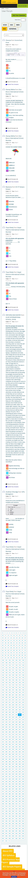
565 (13, 823)
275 (3, 722)
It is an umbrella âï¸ (14, 161)
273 (20, 719)
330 (23, 739)
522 (9, 808)
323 (23, 737)
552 (16, 818)
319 (9, 737)
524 (16, 808)
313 (13, 734)
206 (6, 697)
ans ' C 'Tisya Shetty (15, 250)
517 (16, 806)
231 (20, 704)
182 (20, 687)
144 (9, 675)
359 (3, 751)
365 (23, 751)
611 (3, 841)
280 (20, 722)
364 (20, 751)
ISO (11, 25)
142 (3, 675)
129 (6, 670)
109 (9, 662)
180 (13, 687)
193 (9, 692)
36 (25, 640)
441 (20, 779)
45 (25, 643)
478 (3, 794)
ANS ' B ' (15, 293)
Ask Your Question (19, 15)
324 (3, 739)
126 (20, 667)
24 (16, 638)
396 (9, 764)
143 (6, 675)
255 (6, 714)
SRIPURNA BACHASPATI (13, 315)
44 (22, 643)
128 (3, 670)
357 (20, 749)
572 (13, 826)
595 (20, 833)
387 (3, 761)
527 (3, 811)
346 (6, 746)
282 (3, 724)
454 (16, 784)
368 (9, 754)
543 (9, 816)
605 (6, 838)
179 (9, 687)
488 (13, 796)
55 (2, 647)
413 (20, 769)
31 (11, 640)
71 (22, 650)
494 (9, 798)
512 (23, 803)
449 (23, 781)
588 (20, 831)
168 (20, 682)
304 (6, 732)
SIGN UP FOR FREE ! (22, 6)
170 (3, 685)
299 (13, 729)
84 (8, 655)
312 (9, 734)
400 (23, 764)
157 (6, 680)
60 (16, 647)
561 (23, 821)
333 (9, 742)
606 (9, 838)
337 (23, 742)
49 (11, 645)
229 (13, 704)
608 (16, 838)
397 (13, 764)
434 (20, 776)
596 (23, 833)
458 (6, 786)
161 (20, 680)
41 (13, 643)
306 (13, 732)
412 (16, 769)
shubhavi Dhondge (12, 492)
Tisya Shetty (9, 227)
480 (9, 794)
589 (23, 831)
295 (23, 727)
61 (19, 647)
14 (13, 635)
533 (23, 811)
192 (6, 692)
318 (6, 737)
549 (6, 818)
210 (20, 697)
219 (3, 702)
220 (6, 702)
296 (3, 729)
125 (16, 667)
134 (23, 670)
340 (9, 744)
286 (16, 724)
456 (23, 784)
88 (19, 655)
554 (23, 818)
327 (13, 739)
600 (13, 836)
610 (23, 838)
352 (3, 749)
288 (23, 724)
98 (22, 657)
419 (16, 771)
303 (3, 732)
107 (3, 662)
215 (13, 699)
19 (2, 638)
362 (13, 751)
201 (13, 695)
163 (3, 682)
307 (16, 732)
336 (20, 742)
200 (9, 695)
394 (3, 764)
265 (16, 717)
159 (13, 680)
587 (16, 831)
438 (9, 779)
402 (6, 766)
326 (9, 739)
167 (16, 682)
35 (22, 640)
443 (3, 781)
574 (20, 826)
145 (13, 675)
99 (25, 657)
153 (16, 677)
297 (6, 729)
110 (13, 662)
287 (20, 724)
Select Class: (18, 19)
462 (20, 786)
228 (9, 704)
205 (3, 697)
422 (3, 774)
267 (23, 717)
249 (9, 712)
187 (13, 690)
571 (9, 826)
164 (6, 682)
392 (20, 761)
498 (23, 798)
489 (16, 796)
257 (13, 714)
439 (13, 779)
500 (6, 801)
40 (11, 643)
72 (25, 650)
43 (19, 643)
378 (20, 756)
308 (20, 732)
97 (19, 657)
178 (6, 687)
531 (16, 811)
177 (3, 687)
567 (20, 823)
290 (6, 727)
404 (13, 766)
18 (25, 635)
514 (6, 806)
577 (6, 828)
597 (3, 836)
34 (19, 640)
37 (2, 643)
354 (9, 749)
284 (9, 724)
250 (13, 712)
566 (16, 823)
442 (23, 779)
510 (16, 803)
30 (8, 640)
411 (13, 769)
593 (13, 833)
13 (11, 635)
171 (6, 685)
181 (16, 687)
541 (3, 816)
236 (13, 707)
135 (3, 672)
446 (13, 781)
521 (6, 808)
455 (20, 784)
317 (3, 737)
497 (20, 798)
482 (16, 794)
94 (11, 657)
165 (9, 682)
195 (16, 692)
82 (2, 655)
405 (16, 766)
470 (23, 789)
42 (16, 643)
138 (13, 672)
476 (20, 791)
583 (3, 831)
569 (3, 826)
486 (6, 796)
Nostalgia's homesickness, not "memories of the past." (15, 206)
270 (9, 719)
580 (16, 828)
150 (6, 677)
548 (3, 818)
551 (13, 818)
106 (23, 660)
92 (5, 657)
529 (9, 811)
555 (3, 821)
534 (3, 813)
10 (2, 635)
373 (3, 756)
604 (3, 838)
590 (3, 833)
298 (9, 729)
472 (6, 791)
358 (23, 749)
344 (23, 744)
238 (20, 707)
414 (23, 769)
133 (20, 670)
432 (13, 776)
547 (23, 816)
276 (6, 722)
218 (23, 699)
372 (23, 754)
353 (6, 749)
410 (9, 769)
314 (16, 734)
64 (2, 650)
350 (20, 746)
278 (13, 722)
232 (23, 704)
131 (13, 670)
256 (9, 714)
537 (13, 813)
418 (13, 771)
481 (13, 794)
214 (9, 699)
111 (16, 662)
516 (13, 806)
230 (16, 704)
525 (20, 808)
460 (13, 786)
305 (9, 732)
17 (22, 635)
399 (20, 764)
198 (3, 695)
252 (20, 712)
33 (16, 640)
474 (13, 791)
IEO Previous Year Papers (10, 861)
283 (6, 724)
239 (23, 707)
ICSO (5, 25)
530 (13, 811)
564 (9, 823)
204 (23, 695)
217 (20, 699)
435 (23, 776)
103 (13, 660)
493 (6, 798)
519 (23, 806)
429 (3, 776)
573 (16, 826)
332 (6, 742)
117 (13, 665)
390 (13, 761)
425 (13, 774)
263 (9, 717)
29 (5, 640)
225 (23, 702)
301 (20, 729)
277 (9, 722)
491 (23, 796)
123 (9, 667)
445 (9, 781)
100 (3, 660)
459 (9, 786)
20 (5, 638)
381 (6, 759)
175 (20, 685)
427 (20, 774)
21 (8, 638)
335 (16, 742)
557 (9, 821)
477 (23, 791)
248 (6, 712)
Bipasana (9, 187)
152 (13, 677)
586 (13, 831)
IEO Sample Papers (12, 866)
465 (6, 789)
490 (20, 796)
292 (13, 727)
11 (5, 635)
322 (20, 737)
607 (13, 838)
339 (6, 744)
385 (20, 759)
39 (8, 643)
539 (20, 813)
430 (6, 776)
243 (13, 709)
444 (6, 781)
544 (13, 816)
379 (23, 756)
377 (16, 756)
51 (16, 645)
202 (16, 695)
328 (16, 739)
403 (9, 766)
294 (20, 727)
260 (23, 714)
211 (23, 697)
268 (3, 719)
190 (23, 690)
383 (13, 759)
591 (6, 833)
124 (13, 667)
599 (9, 836)
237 (16, 707)
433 (16, 776)
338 (3, 744)
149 (3, 677)
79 (19, 652)
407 (23, 766)
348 (13, 746)
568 (23, 823)
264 (13, 717)
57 (8, 647)
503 (16, 801)
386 (23, 759)
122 (6, 667)
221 (9, 702)
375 (9, 756)
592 (9, 833)
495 (13, 798)
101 (6, 660)
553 (20, 818)
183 (23, 687)
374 (6, 756)
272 (16, 719)
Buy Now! (14, 876)
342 (16, 744)
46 (2, 645)
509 (13, 803)
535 (6, 813)
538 (16, 813)
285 (13, 724)
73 (2, 652)
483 (20, 794)
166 (13, 682)
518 (20, 806)
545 (16, 816)
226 (3, 704)
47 (5, 645)
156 (3, 680)
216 (16, 699)
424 (9, 774)
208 (13, 697)
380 (3, 759)
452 (9, 784)
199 (6, 695)
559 (16, 821)
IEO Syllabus (9, 855)
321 (16, 737)
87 (16, 655)
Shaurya (8, 40)
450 (3, 784)
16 (19, 635)
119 (20, 665)
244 (16, 709)
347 (9, 746)
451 (6, 784)
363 (16, 751)
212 (3, 699)
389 (9, 761)
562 (3, 823)
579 (13, 828)
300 (16, 729)
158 (9, 680)
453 (13, 784)
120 (23, 665)
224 (20, 702)
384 (16, 759)
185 (6, 690)
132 (16, 670)
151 (9, 677)
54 (25, 645)
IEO (4, 29)
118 (16, 665)
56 (5, 647)
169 (23, 682)
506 (3, 803)
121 (3, 667)
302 (23, 729)
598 (6, 836)
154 (20, 677)
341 (13, 744)
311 (6, 734)
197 (23, 692)
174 (16, 685)
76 (11, 652)
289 (3, 727)
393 (23, 761)
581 (20, 828)
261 (3, 717)
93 (8, 657)
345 (3, 746)
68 (13, 650)
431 (9, 776)
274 (23, 719)
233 (3, 707)
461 (16, 786)
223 (16, 702)
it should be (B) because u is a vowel (15, 63)
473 (9, 791)
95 (13, 657)
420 (20, 771)
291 (9, 727)
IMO (18, 25)
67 (11, 650)
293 (16, 727)
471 (3, 791)
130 (9, 670)
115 (6, 665)
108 (6, 662)
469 (20, 789)
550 (9, 818)
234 (6, 707)
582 (23, 828)
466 (9, 789)
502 (13, 801)
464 (3, 789)
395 (6, 764)
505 (23, 801)
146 (16, 675)
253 (23, 712)
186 (9, 690)
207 (9, 697)
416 (6, 771)
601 (16, 836)
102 (9, 660)
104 (16, 660)
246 (23, 709)
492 (3, 798)
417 (9, 771)
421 (23, 771)
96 (16, 657)
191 (3, 692)
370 (16, 754)
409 (6, 769)
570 (6, 826)
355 (13, 749)
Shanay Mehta (10, 89)
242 (9, 709)
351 (23, 746)
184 (3, 690)
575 (23, 826)
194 (13, 692)
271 (13, 719)
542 (6, 816)
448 (20, 781)
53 (22, 645)
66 (8, 650)
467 (13, 789)
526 (23, 808)
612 (6, 841)
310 (3, 734)
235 (9, 707)
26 (22, 638)
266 (20, 717)
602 (20, 836)
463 (23, 786)
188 (16, 690)
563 (6, 823)
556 (6, 821)
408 (3, 769)
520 (3, 808)
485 (3, 796)
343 (20, 744)
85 (11, 655)
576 (3, 828)
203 (20, 695)
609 (20, 838)
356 (16, 749)
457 (3, 786)
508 (9, 803)
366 (3, 754)
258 (16, 714)
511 (20, 803)
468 (16, 789)
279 (16, 722)
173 (13, 685)
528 (6, 811)
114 (3, 665)
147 (20, 675)
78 (16, 652)
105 (20, 660)
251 (16, 712)
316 (23, 734)
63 (25, 647)
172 (9, 685)
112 (20, 662)
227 (6, 704)
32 (13, 640)
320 (13, 737)
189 (20, 690)
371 (20, 754)
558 (13, 821)
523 (13, 808)
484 (23, 794)
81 (25, 652)
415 (3, 771)
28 (2, 640)
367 (6, 754)
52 (19, 645)
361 (9, 751)
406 (20, 766)
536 (9, 813)
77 (13, 652)
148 (23, 675)
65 (5, 650)
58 (11, 647)
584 (6, 831)
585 (9, 831)
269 (6, 719)
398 (16, 764)
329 (20, 739)
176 (23, 685)
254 (3, 714)
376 (13, 756)
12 (8, 635)
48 (8, 645)
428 (23, 774)
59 (13, 647)
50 (13, 645)
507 (6, 803)
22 (11, 638)
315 (20, 734)
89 (22, 655)
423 (6, 774)
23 (13, 638)
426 (16, 774)
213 (6, 699)
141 (23, 672)
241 (6, 709)
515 (9, 806)
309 (23, 732)
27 (25, 638)
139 (16, 672)
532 (20, 811)
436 (3, 779)
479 (6, 794)
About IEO (7, 851)
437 (6, 779)
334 (13, 742)
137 (9, 672)
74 (5, 652)
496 (16, 798)
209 (16, 697)
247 (3, 712)
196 (20, 692)
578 (9, 828)
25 (19, 638)
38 (5, 643)
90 (25, 655)
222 (13, 702)
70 (19, 650)
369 (13, 754)
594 (16, 833)
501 (9, 801)
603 (23, 836)
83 (5, 655)
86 (13, 655)
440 (16, 779)
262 (6, 717)
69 (16, 650)
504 (20, 801)
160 (16, 680)
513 (3, 806)
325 (6, 739)
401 (3, 766)
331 (3, 742)
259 (20, 714)
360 (6, 751)
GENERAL (13, 29)
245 (20, 709)
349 (16, 746)
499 (3, 801)
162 (23, 680)
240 (3, 709)
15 (16, 635)
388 (6, 761)
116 (9, 665)
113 (23, 662)
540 (23, 813)
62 (22, 647)
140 (20, 672)
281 (23, 722)
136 (6, 672)
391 (16, 761)
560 (20, 821)
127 (23, 667)
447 (16, 781)
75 (8, 652)
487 (9, 796)
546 (20, 816)
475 (16, 791)
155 (23, 677)
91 (2, 657)
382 (9, 759)
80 (22, 652)
